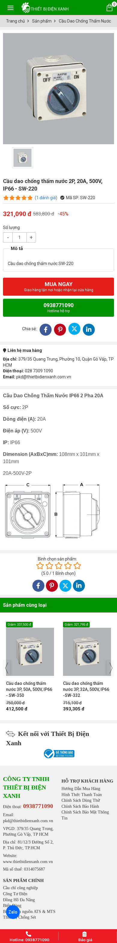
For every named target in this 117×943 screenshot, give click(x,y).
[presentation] (6, 668)
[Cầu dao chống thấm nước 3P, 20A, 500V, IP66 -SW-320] (87, 649)
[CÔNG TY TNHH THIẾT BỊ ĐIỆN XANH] (45, 7)
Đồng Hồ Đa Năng (19, 900)
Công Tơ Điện (15, 894)
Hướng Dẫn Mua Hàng (81, 788)
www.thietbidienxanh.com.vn (28, 861)
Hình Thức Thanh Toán (82, 794)
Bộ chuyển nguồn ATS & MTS (29, 911)
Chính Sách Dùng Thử (81, 800)
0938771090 (59, 307)
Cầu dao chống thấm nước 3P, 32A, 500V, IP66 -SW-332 (29, 689)
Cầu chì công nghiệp (20, 888)
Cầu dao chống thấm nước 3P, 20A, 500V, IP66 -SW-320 (86, 689)
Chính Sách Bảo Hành (80, 806)
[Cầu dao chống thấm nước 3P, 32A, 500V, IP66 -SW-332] (30, 649)
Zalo (13, 912)
